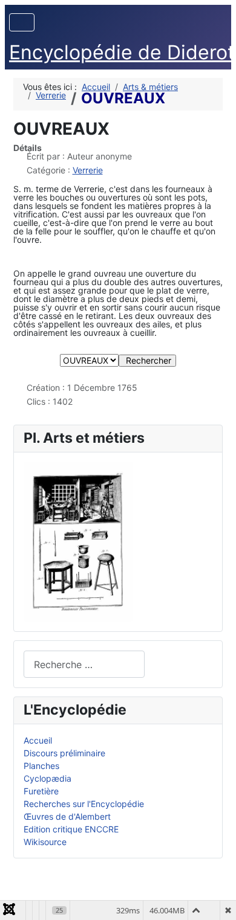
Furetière (41, 791)
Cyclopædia (47, 778)
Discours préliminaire (64, 753)
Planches (41, 766)
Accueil (38, 740)
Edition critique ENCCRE (71, 829)
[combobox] (84, 664)
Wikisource (45, 842)
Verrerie (88, 170)
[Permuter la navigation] (21, 22)
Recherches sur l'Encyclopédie (84, 804)
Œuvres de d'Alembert (67, 816)
